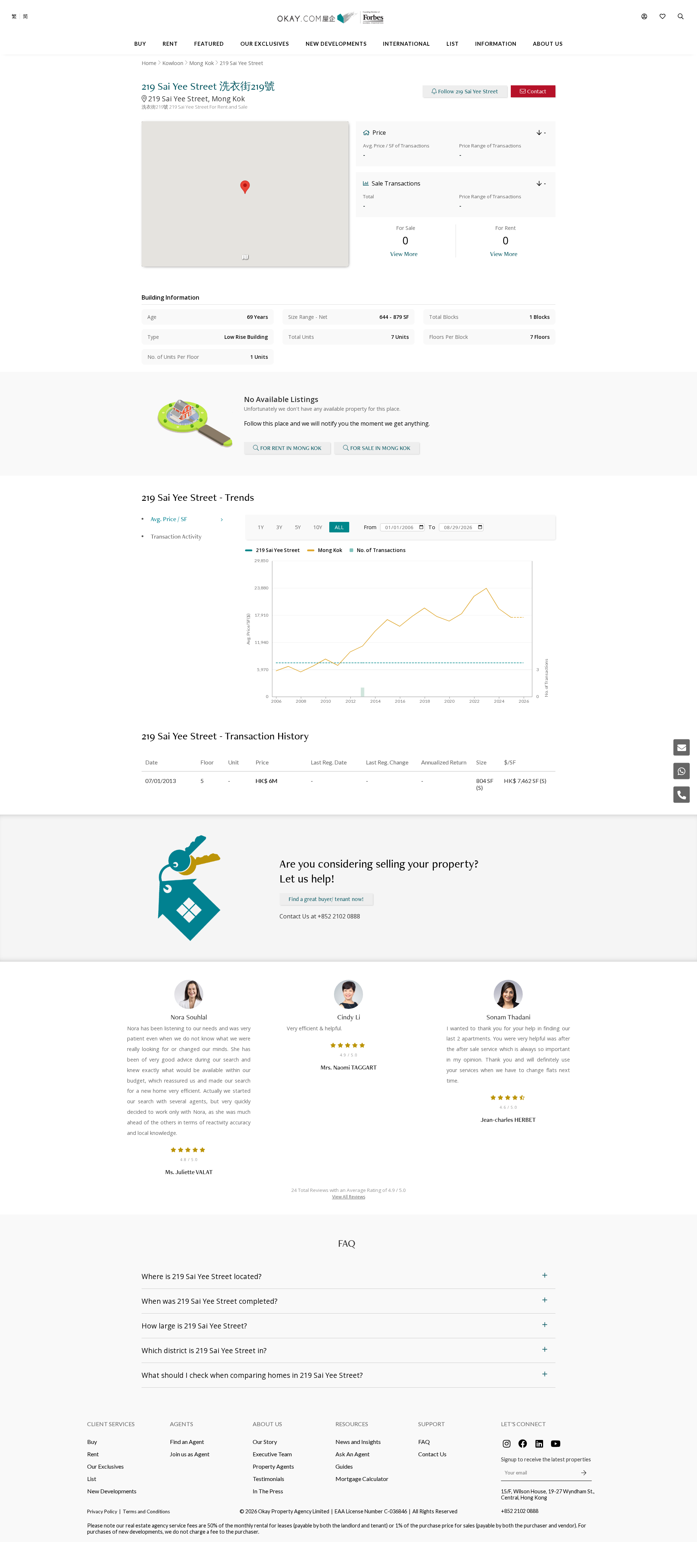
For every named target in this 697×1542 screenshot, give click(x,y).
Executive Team (272, 1453)
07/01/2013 (160, 780)
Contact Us (432, 1453)
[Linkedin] (539, 1443)
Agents (181, 1423)
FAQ (424, 1441)
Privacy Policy (102, 1511)
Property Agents (273, 1466)
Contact (536, 91)
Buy (92, 1441)
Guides (344, 1466)
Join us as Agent (189, 1453)
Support (431, 1423)
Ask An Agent (352, 1453)
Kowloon (172, 63)
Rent (93, 1453)
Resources (351, 1423)
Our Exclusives (105, 1466)
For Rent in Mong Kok (290, 448)
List (91, 1478)
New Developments (111, 1491)
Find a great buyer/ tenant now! (326, 899)
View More (403, 253)
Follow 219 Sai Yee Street (468, 91)
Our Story (265, 1441)
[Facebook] (522, 1443)
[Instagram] (506, 1443)
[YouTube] (555, 1443)
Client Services (111, 1423)
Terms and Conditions (146, 1511)
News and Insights (358, 1441)
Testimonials (268, 1478)
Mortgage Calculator (361, 1478)
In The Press (268, 1491)
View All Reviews (348, 1197)
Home (149, 63)
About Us (267, 1423)
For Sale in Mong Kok (380, 448)
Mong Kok (201, 63)
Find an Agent (187, 1441)
